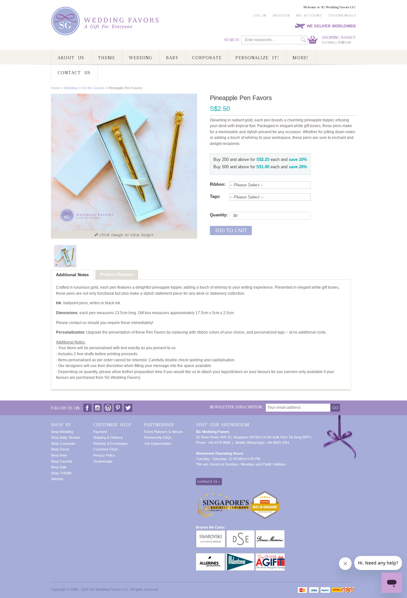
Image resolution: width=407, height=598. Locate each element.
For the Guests (93, 88)
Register (281, 15)
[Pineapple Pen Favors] (65, 256)
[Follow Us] (97, 406)
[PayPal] (325, 590)
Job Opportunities (157, 443)
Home (55, 88)
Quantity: (219, 215)
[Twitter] (128, 406)
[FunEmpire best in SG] (265, 493)
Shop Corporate (63, 443)
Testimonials (342, 15)
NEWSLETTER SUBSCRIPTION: (236, 407)
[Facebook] (87, 406)
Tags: (215, 196)
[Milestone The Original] (240, 556)
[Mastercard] (302, 590)
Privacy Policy (104, 455)
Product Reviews (116, 274)
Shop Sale (58, 467)
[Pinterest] (118, 406)
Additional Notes (72, 274)
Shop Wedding (62, 432)
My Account (309, 15)
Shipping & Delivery (108, 437)
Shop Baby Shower (65, 437)
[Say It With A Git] (270, 556)
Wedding (70, 88)
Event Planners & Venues (163, 432)
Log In (260, 15)
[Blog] (108, 406)
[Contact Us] (209, 480)
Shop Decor (60, 449)
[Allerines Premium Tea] (210, 556)
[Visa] (314, 590)
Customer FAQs (105, 449)
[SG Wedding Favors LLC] (106, 21)
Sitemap (57, 479)
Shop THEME (61, 473)
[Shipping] (336, 590)
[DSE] (240, 533)
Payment (100, 432)
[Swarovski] (210, 533)
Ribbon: (217, 184)
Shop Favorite (61, 461)
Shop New (59, 455)
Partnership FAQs (158, 437)
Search (231, 39)
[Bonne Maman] (270, 533)
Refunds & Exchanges (110, 443)
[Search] (303, 40)
